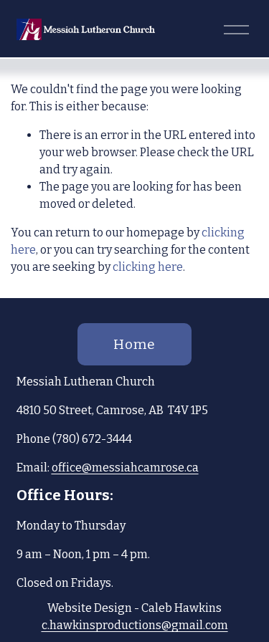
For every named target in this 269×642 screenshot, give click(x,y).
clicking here (148, 267)
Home (134, 344)
